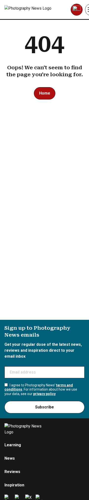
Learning (12, 445)
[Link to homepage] (35, 9)
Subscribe (44, 407)
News (9, 458)
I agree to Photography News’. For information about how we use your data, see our (40, 389)
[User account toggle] (77, 10)
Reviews (12, 471)
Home (44, 93)
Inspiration (14, 485)
